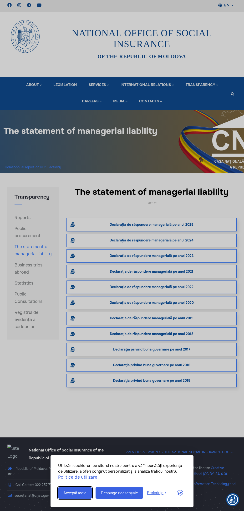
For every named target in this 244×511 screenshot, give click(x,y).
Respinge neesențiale (119, 493)
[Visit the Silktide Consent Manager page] (180, 493)
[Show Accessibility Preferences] (232, 499)
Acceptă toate (74, 493)
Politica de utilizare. (78, 477)
